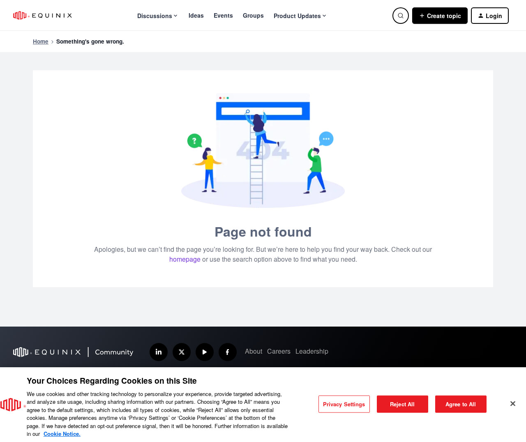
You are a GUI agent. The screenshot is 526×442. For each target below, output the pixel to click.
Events (223, 15)
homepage (185, 259)
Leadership (311, 351)
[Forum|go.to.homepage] (42, 15)
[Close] (513, 403)
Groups (253, 15)
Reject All (402, 404)
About (253, 351)
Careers (279, 351)
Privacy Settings (344, 404)
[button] (440, 15)
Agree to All (460, 404)
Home (40, 41)
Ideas (196, 15)
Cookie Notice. (62, 433)
